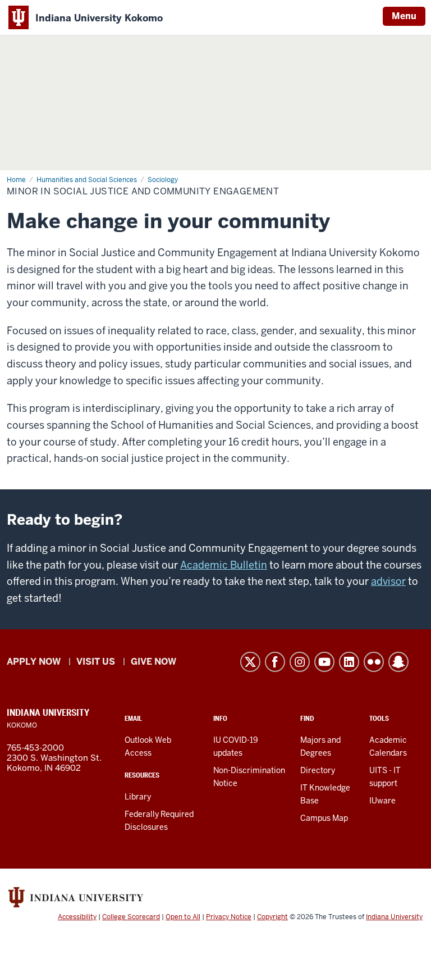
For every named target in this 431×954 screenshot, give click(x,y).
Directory (317, 770)
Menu (404, 16)
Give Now (153, 661)
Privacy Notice (228, 916)
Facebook (275, 662)
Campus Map (324, 818)
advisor (388, 581)
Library (138, 797)
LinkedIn (349, 662)
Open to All (183, 916)
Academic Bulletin (223, 564)
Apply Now (34, 661)
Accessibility (77, 916)
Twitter (250, 662)
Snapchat (398, 662)
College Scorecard (131, 916)
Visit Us (95, 661)
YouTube (324, 662)
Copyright (272, 916)
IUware (382, 801)
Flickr (374, 662)
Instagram (300, 662)
